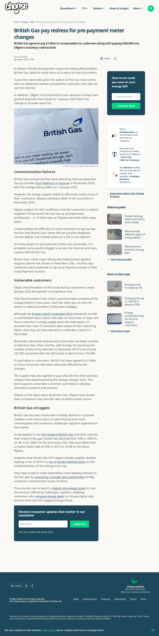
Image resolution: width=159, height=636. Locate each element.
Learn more (49, 630)
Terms (143, 599)
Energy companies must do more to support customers (134, 319)
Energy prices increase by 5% (133, 286)
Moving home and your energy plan (134, 249)
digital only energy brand (69, 488)
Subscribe (79, 523)
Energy (24, 22)
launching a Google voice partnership (59, 477)
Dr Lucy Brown (20, 56)
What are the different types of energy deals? (135, 234)
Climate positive (135, 586)
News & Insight (119, 8)
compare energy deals (49, 496)
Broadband (67, 8)
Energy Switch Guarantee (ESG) (52, 314)
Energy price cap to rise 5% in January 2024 (134, 301)
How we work (120, 599)
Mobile (97, 8)
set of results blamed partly (67, 462)
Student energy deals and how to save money (135, 219)
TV (83, 8)
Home (17, 22)
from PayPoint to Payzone (52, 183)
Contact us (105, 599)
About (76, 599)
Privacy (133, 599)
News (32, 22)
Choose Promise (90, 599)
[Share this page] (115, 58)
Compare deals (126, 105)
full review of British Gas (57, 434)
